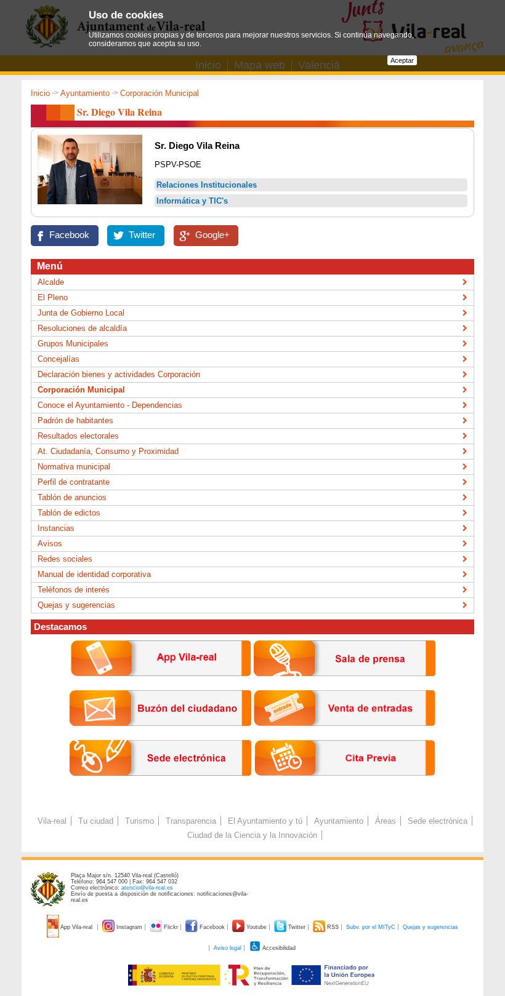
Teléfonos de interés (74, 589)
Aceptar (402, 60)
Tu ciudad (95, 821)
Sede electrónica (437, 821)
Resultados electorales (78, 435)
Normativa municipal (74, 466)
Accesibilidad (278, 948)
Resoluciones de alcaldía (82, 328)
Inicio (40, 93)
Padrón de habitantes (75, 420)
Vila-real (52, 821)
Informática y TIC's (192, 200)
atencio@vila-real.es (147, 888)
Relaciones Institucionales (206, 184)
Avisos (50, 543)
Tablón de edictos (69, 512)
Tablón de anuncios (72, 497)
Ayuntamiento (85, 93)
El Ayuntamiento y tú (265, 821)
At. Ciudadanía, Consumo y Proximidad (108, 451)
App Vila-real (76, 927)
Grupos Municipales (73, 343)
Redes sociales (65, 559)
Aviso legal (227, 948)
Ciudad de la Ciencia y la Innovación (252, 835)
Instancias (56, 528)
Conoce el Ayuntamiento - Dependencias (110, 405)
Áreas (385, 821)
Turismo (139, 821)
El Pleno (53, 297)
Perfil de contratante (74, 482)
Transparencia (191, 821)
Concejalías (58, 359)
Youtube (256, 927)
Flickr (171, 927)
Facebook (69, 235)
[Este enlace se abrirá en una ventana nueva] (160, 785)
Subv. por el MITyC (370, 927)
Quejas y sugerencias (76, 605)
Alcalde (51, 282)
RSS (333, 927)
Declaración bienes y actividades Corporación (119, 374)
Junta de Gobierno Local (81, 312)
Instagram (129, 927)
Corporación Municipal (159, 93)
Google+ (212, 235)
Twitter (142, 235)
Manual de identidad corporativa (94, 574)
